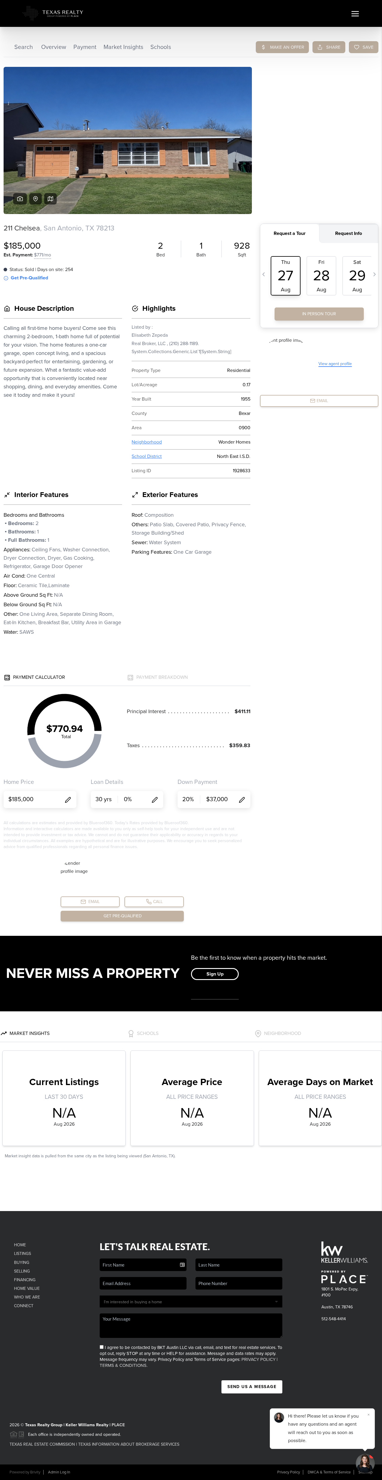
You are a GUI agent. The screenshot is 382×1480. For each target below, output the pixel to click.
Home (20, 1244)
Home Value (27, 1288)
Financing (25, 1279)
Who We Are (27, 1297)
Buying (21, 1262)
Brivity (35, 1472)
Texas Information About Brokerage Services (128, 1444)
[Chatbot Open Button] (365, 1463)
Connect (23, 1305)
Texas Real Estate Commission (42, 1444)
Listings (22, 1253)
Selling (22, 1271)
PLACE (118, 1424)
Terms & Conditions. (123, 1365)
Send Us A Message (251, 1386)
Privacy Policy (258, 1359)
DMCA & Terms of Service (329, 1472)
